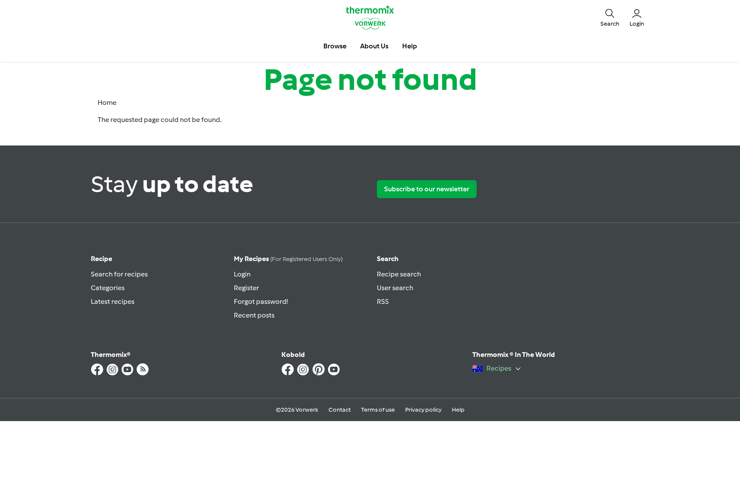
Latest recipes (112, 301)
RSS (383, 301)
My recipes (288, 259)
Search (388, 259)
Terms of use (378, 409)
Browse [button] (334, 46)
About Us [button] (374, 46)
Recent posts (254, 315)
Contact (339, 409)
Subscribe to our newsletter (426, 189)
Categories (108, 288)
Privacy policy (423, 409)
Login (242, 274)
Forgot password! (261, 301)
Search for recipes (119, 274)
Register (246, 288)
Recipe (101, 259)
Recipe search (399, 274)
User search (395, 288)
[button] (609, 17)
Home (107, 102)
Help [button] (409, 46)
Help (458, 409)
